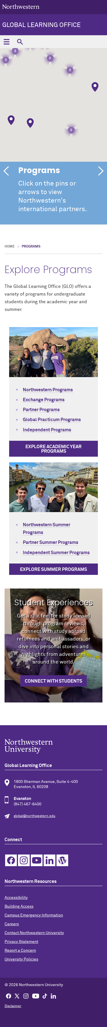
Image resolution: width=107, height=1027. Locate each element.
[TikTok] (45, 995)
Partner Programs (41, 410)
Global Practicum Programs (52, 419)
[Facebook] (8, 995)
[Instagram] (26, 995)
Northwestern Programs (48, 390)
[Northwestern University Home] (20, 7)
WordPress (62, 860)
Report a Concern (20, 951)
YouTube (37, 860)
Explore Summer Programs (53, 569)
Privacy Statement (21, 942)
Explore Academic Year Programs (53, 449)
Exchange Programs (43, 400)
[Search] (19, 41)
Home (10, 246)
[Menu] (6, 41)
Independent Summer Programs (56, 552)
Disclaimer (13, 1006)
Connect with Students (53, 681)
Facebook (11, 860)
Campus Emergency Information (34, 915)
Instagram (24, 860)
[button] (95, 87)
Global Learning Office (41, 25)
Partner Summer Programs (50, 542)
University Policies (21, 959)
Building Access (19, 906)
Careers (12, 924)
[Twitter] (17, 995)
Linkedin (49, 860)
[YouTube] (35, 995)
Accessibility (16, 898)
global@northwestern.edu (34, 816)
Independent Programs (47, 430)
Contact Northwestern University (34, 933)
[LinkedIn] (53, 995)
